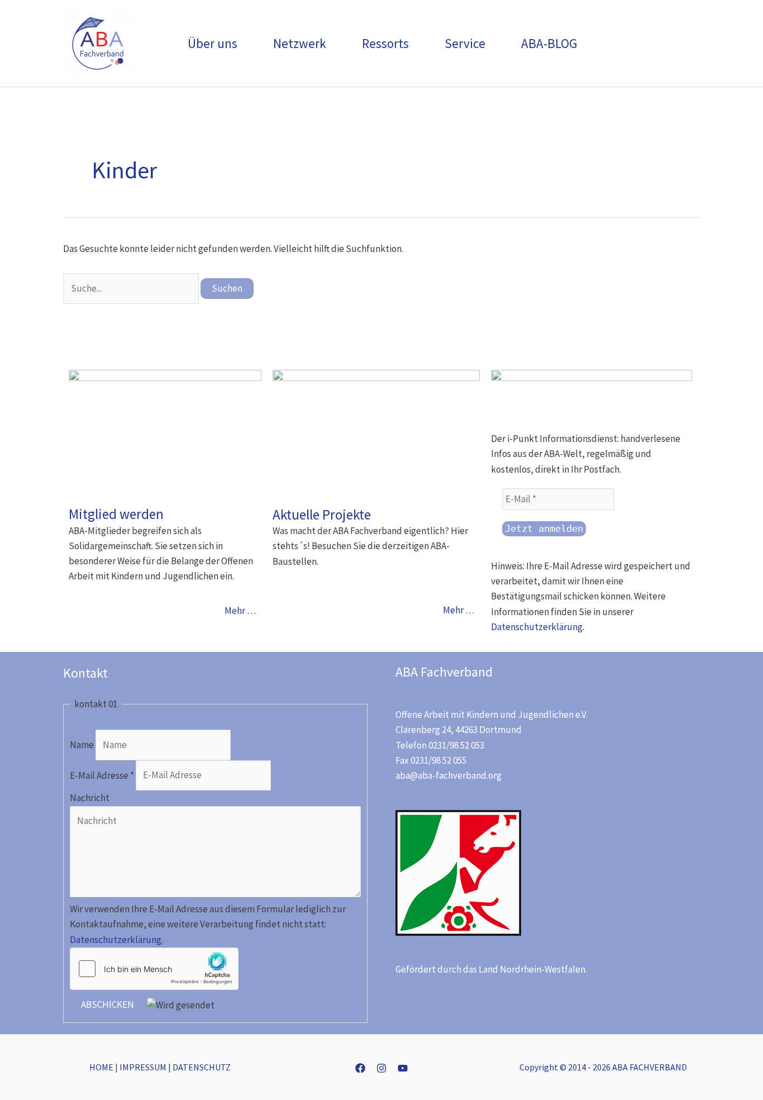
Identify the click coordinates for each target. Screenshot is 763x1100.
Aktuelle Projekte (322, 514)
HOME (101, 1067)
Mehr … (240, 610)
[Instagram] (381, 1068)
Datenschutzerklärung (537, 627)
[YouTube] (403, 1068)
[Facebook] (360, 1068)
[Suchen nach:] (132, 288)
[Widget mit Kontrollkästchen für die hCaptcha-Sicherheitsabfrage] (154, 968)
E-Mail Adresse (102, 775)
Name (83, 745)
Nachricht (89, 798)
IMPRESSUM (143, 1067)
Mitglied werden (116, 514)
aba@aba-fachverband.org (448, 775)
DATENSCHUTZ (202, 1067)
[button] (242, 43)
